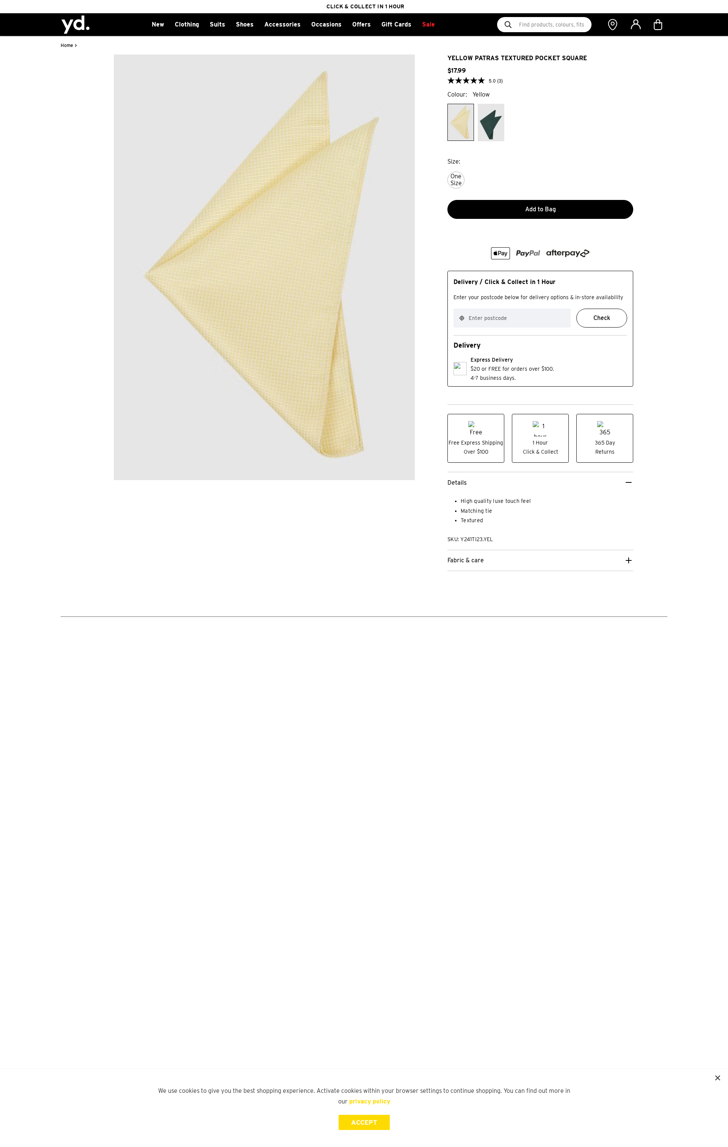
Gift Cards (396, 24)
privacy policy (369, 1101)
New (158, 24)
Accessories (282, 24)
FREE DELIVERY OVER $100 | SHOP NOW (365, 6)
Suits (217, 24)
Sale (428, 24)
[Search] (508, 24)
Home (67, 45)
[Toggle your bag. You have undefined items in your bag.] (659, 24)
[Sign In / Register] (635, 24)
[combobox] (512, 318)
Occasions (326, 24)
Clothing (187, 24)
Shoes (245, 24)
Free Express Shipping (476, 443)
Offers (361, 24)
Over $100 (476, 452)
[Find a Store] (612, 24)
